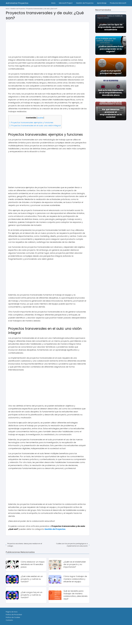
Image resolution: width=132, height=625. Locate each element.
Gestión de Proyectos (84, 3)
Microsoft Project (65, 3)
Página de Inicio (12, 612)
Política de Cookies (13, 617)
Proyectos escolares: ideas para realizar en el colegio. (24, 544)
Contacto (9, 620)
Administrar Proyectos (17, 3)
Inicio (53, 3)
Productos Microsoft (118, 3)
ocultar (40, 118)
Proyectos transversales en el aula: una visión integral (35, 125)
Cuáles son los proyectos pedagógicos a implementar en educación (72, 544)
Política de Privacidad (14, 615)
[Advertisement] (47, 36)
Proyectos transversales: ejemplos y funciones (31, 122)
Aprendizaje (101, 3)
